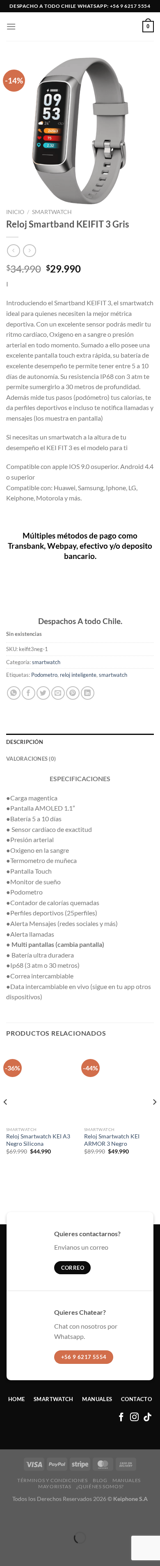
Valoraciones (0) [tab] (31, 758)
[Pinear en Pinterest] (73, 693)
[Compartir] (55, 1517)
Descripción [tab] (24, 742)
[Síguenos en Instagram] (134, 1417)
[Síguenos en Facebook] (121, 1417)
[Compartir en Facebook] (28, 693)
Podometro (44, 674)
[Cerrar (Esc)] (79, 1517)
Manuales (126, 1480)
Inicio (15, 212)
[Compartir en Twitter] (43, 693)
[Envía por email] (58, 693)
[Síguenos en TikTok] (147, 1417)
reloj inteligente (78, 674)
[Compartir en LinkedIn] (87, 693)
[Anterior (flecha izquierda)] (8, 1552)
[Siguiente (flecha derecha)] (32, 1552)
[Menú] (11, 26)
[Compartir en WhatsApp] (14, 693)
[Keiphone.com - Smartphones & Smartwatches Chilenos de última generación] (80, 26)
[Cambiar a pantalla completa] (32, 1517)
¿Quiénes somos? (100, 1486)
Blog (100, 1480)
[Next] (154, 1118)
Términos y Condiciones (52, 1480)
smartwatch (52, 212)
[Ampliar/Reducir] (8, 1517)
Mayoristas (54, 1486)
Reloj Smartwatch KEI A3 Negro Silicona (38, 1140)
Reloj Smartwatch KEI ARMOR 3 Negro (111, 1140)
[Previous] (6, 1118)
